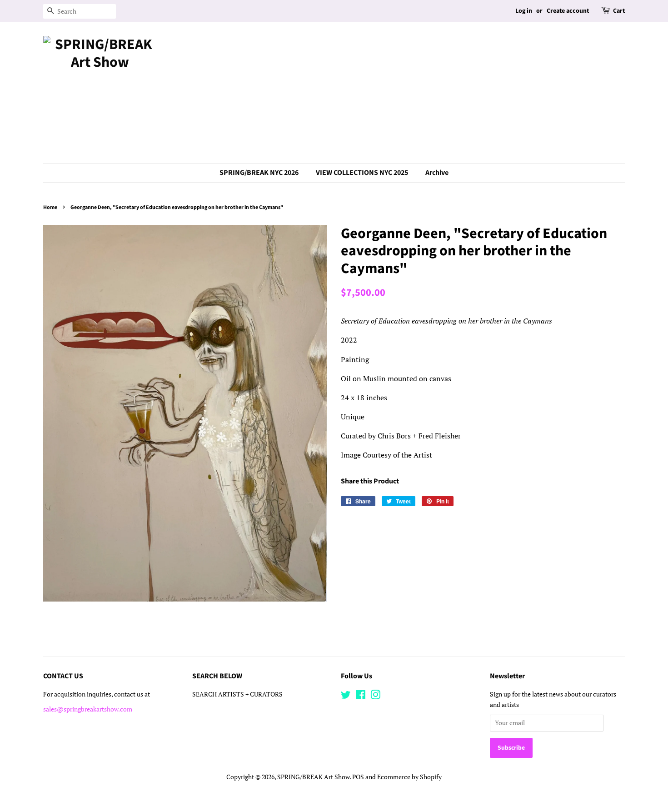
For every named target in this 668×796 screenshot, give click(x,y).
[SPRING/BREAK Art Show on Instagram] (375, 696)
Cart (619, 10)
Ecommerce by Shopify (409, 777)
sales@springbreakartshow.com (87, 709)
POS (358, 777)
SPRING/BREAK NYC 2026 (259, 173)
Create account (568, 10)
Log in (523, 10)
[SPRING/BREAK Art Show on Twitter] (346, 696)
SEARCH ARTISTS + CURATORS (237, 694)
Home (50, 207)
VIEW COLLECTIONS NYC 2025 (362, 173)
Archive (437, 173)
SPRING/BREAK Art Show (313, 777)
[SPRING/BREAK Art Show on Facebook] (360, 696)
